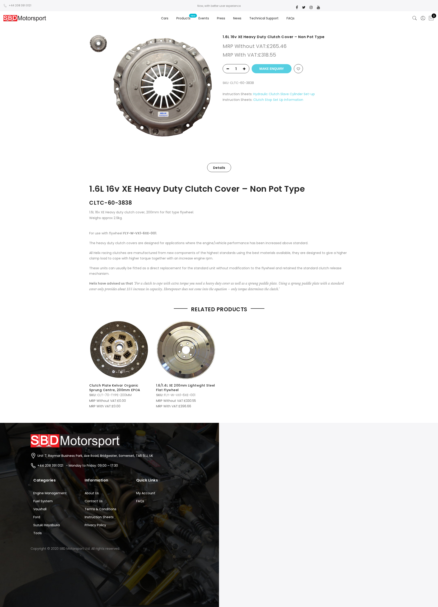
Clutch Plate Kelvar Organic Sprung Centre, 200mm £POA (114, 387)
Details (219, 167)
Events (203, 18)
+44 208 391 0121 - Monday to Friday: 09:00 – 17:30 (77, 465)
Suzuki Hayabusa (46, 525)
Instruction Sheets (99, 517)
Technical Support (264, 18)
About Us (92, 493)
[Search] (415, 18)
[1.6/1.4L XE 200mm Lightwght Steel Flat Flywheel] (186, 350)
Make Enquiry (271, 69)
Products (183, 18)
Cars (164, 18)
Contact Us (94, 501)
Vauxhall (40, 509)
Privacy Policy (95, 525)
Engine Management (50, 493)
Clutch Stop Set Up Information (278, 99)
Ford (36, 517)
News (237, 18)
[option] (162, 87)
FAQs (291, 18)
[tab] (219, 167)
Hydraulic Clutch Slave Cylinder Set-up (284, 94)
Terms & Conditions (100, 509)
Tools (37, 533)
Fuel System (43, 501)
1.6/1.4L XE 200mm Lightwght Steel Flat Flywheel (185, 387)
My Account (145, 493)
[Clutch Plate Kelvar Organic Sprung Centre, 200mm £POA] (119, 350)
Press (221, 18)
